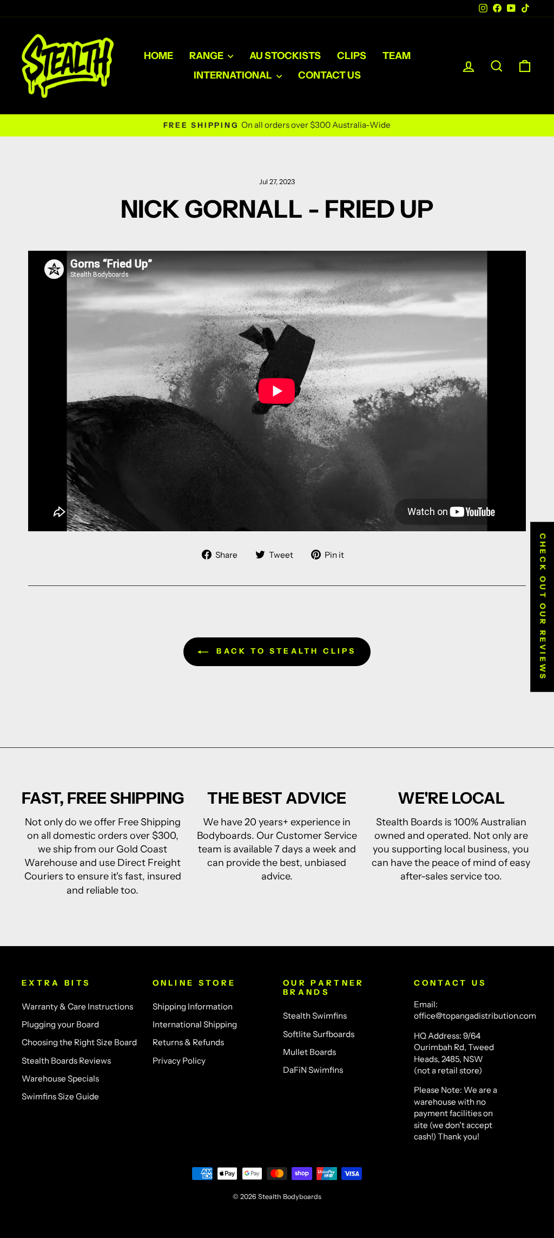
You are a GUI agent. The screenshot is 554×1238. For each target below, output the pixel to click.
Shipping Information (193, 1006)
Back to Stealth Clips (284, 651)
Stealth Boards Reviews (66, 1060)
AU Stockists (285, 56)
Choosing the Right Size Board (79, 1042)
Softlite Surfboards (318, 1034)
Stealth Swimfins (315, 1016)
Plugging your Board (60, 1024)
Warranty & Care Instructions (77, 1006)
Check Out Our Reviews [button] (543, 607)
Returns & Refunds (188, 1042)
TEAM (396, 56)
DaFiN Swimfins (313, 1070)
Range (207, 56)
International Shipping (195, 1024)
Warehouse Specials (60, 1078)
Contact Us (329, 75)
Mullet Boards (309, 1052)
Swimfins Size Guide (60, 1096)
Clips (351, 56)
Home (158, 56)
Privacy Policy (179, 1060)
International (234, 75)
